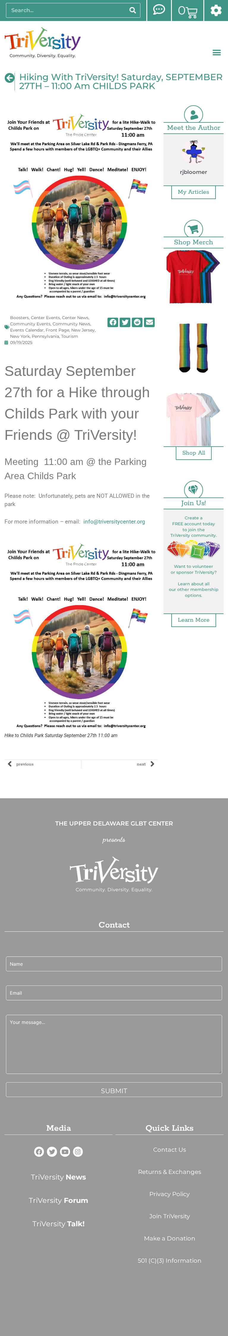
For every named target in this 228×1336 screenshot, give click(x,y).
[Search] (132, 10)
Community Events (30, 324)
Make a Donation (169, 1238)
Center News (75, 317)
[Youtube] (65, 1152)
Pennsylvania (45, 336)
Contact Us (169, 1149)
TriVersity (58, 1177)
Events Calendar (27, 330)
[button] (217, 52)
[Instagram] (78, 1152)
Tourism (69, 336)
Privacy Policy (169, 1194)
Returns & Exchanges (169, 1171)
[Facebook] (39, 1152)
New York (20, 336)
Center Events (45, 317)
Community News (71, 324)
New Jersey (83, 330)
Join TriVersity (169, 1216)
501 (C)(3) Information (170, 1260)
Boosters (19, 317)
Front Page (57, 330)
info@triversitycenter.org (114, 521)
